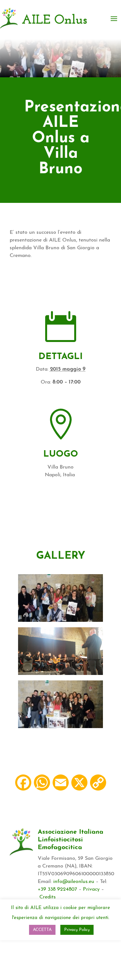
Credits (47, 897)
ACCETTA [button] (42, 930)
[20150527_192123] (60, 727)
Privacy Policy (77, 930)
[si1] (60, 674)
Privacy (91, 889)
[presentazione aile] (60, 620)
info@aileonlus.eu (73, 881)
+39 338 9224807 (57, 889)
